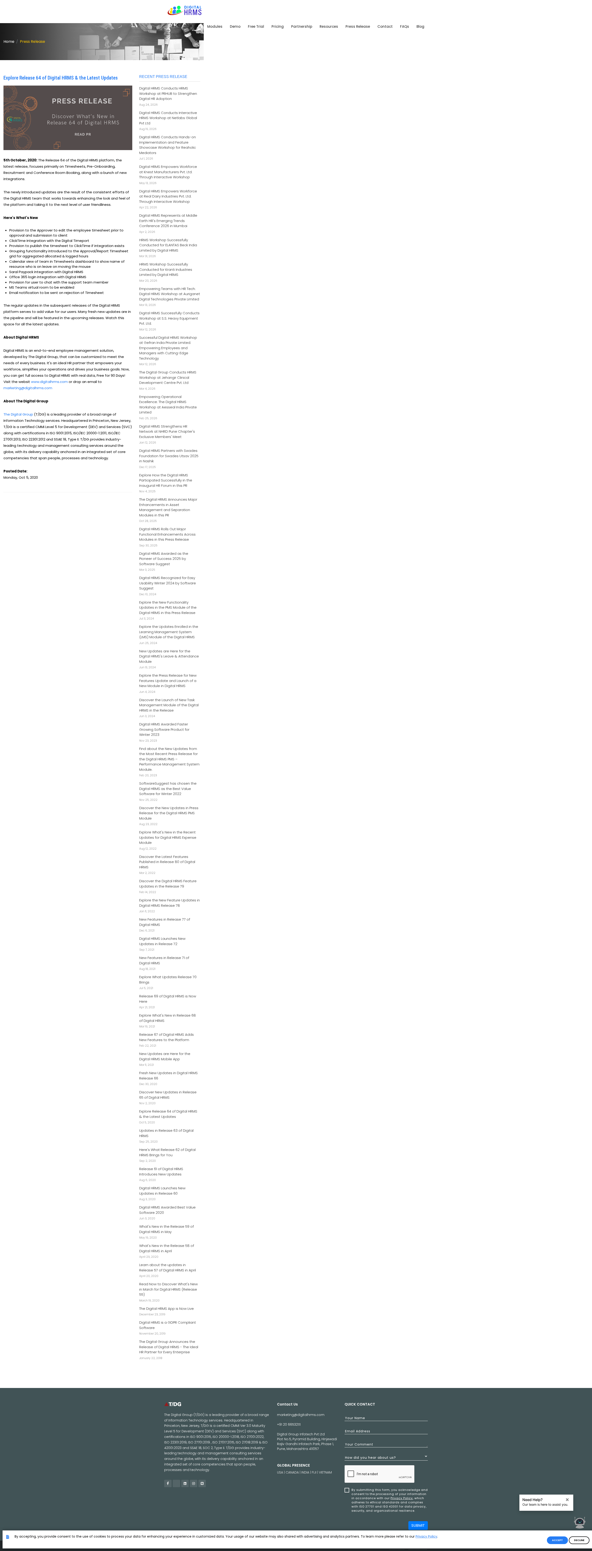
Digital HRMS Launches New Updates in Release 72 (162, 941)
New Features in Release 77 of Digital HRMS (164, 922)
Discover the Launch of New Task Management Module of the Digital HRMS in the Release (169, 705)
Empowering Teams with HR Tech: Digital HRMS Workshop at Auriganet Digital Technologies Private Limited (169, 294)
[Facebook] (168, 1483)
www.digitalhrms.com (49, 381)
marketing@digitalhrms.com (27, 387)
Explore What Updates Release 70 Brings (168, 979)
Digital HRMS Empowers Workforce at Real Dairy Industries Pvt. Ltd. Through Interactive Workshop (168, 196)
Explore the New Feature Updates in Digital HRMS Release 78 (169, 903)
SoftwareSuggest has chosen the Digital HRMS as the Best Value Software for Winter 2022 (168, 788)
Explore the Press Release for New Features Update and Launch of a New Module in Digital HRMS (168, 680)
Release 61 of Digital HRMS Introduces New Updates (161, 1171)
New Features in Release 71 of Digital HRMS (164, 960)
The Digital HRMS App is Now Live (166, 1308)
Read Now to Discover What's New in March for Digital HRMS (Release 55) (168, 1289)
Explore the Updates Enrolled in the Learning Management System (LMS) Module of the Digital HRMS (168, 631)
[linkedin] (185, 1483)
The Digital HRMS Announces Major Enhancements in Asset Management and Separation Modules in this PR (168, 507)
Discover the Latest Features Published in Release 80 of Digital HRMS (167, 862)
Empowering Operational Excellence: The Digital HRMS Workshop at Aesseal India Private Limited (168, 404)
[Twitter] (176, 1483)
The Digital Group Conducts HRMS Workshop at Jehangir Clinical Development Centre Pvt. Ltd (167, 377)
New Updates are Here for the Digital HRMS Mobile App (164, 1056)
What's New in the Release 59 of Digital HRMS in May (166, 1229)
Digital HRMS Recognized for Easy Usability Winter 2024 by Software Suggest (167, 583)
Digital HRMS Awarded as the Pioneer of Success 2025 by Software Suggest (163, 558)
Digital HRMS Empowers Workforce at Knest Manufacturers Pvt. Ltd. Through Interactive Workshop (168, 171)
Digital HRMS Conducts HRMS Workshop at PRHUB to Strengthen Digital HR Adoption (168, 93)
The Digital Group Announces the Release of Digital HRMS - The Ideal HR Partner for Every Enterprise (168, 1346)
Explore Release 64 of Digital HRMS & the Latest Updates (168, 1114)
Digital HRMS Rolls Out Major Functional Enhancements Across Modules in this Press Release (167, 534)
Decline (579, 1540)
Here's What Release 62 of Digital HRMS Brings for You (167, 1152)
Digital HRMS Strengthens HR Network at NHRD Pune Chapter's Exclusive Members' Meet (167, 431)
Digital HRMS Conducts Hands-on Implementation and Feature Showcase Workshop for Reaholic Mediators (167, 145)
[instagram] (193, 1483)
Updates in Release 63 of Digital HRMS (166, 1133)
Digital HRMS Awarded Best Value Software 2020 (167, 1210)
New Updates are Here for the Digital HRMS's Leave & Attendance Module (169, 656)
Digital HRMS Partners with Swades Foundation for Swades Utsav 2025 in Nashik (168, 455)
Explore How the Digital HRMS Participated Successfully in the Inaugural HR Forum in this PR (165, 480)
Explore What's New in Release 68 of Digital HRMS (167, 1018)
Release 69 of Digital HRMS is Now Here (167, 999)
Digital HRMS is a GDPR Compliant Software (167, 1325)
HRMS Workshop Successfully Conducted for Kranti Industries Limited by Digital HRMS (165, 269)
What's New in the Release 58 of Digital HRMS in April (166, 1248)
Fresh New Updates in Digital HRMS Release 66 (168, 1075)
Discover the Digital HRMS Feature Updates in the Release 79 (168, 884)
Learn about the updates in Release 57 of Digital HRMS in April (167, 1267)
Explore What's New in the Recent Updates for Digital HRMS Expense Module (167, 837)
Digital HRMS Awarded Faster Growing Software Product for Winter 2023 (164, 729)
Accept (557, 1540)
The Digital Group (18, 414)
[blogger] (202, 1483)
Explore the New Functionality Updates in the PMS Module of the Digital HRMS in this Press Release (168, 607)
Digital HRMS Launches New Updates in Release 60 (162, 1191)
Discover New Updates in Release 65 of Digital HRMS (168, 1095)
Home (8, 41)
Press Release (32, 41)
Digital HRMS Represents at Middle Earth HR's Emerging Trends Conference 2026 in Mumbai (168, 220)
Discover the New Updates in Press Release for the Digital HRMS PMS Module (168, 813)
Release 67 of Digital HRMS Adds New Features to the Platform (166, 1037)
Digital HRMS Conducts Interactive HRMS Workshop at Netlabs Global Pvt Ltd (168, 118)
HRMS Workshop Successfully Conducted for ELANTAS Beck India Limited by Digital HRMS (168, 245)
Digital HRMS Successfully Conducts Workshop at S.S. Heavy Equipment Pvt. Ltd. (169, 318)
